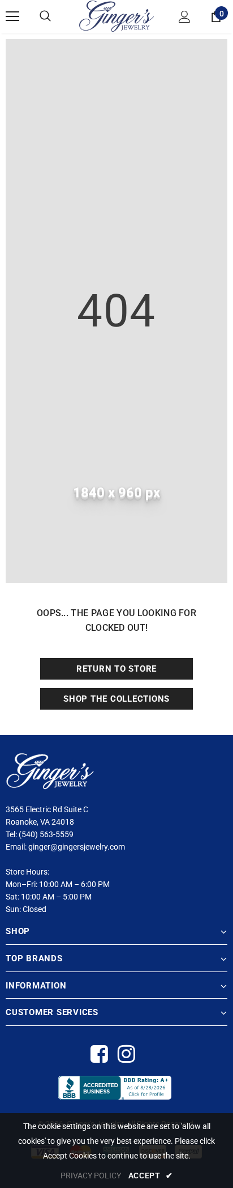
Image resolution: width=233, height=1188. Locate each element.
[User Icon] (185, 17)
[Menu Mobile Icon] (12, 16)
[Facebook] (98, 1054)
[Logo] (116, 16)
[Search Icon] (45, 16)
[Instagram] (126, 1054)
